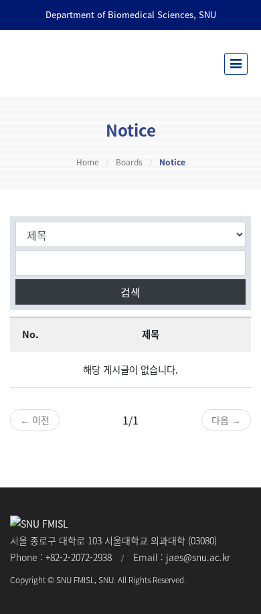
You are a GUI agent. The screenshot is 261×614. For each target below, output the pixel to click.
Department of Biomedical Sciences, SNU (131, 14)
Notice (172, 162)
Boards (129, 162)
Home (87, 162)
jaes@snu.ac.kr (198, 557)
